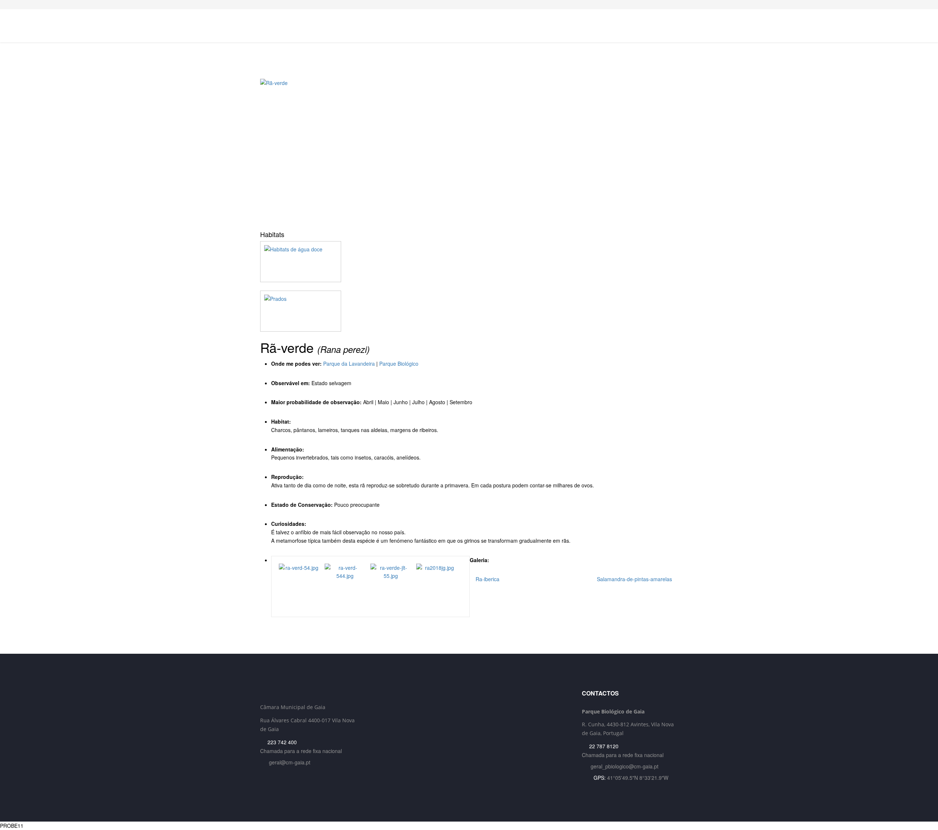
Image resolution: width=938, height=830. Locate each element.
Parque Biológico (398, 363)
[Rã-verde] (469, 152)
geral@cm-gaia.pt (289, 762)
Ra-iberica (486, 579)
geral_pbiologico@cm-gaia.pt (624, 766)
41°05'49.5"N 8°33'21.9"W (637, 777)
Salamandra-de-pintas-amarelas (635, 579)
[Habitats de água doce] (469, 261)
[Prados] (469, 311)
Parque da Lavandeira (349, 363)
